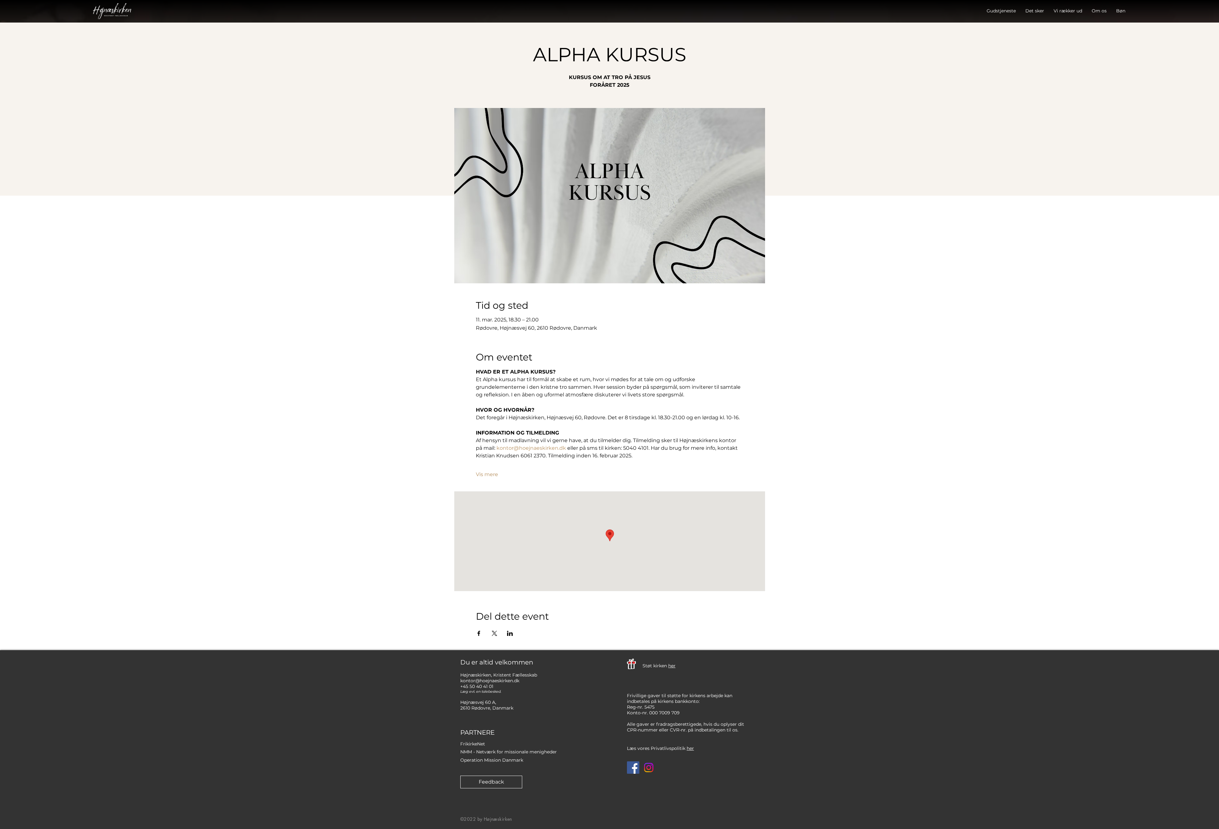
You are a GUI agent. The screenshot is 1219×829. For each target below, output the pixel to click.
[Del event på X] (494, 633)
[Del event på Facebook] (479, 633)
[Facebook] (633, 767)
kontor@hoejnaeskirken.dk (489, 681)
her (672, 666)
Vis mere (487, 474)
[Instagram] (649, 767)
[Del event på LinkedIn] (510, 633)
